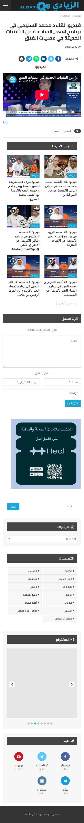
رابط (5, 122)
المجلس (32, 571)
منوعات (72, 175)
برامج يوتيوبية (30, 594)
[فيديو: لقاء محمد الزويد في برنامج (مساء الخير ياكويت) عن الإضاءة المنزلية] (60, 216)
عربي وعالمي (65, 578)
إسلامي (68, 610)
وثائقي (33, 586)
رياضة (69, 594)
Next (72, 684)
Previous (12, 684)
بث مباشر (32, 578)
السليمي (67, 131)
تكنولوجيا (67, 586)
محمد (56, 131)
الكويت (68, 571)
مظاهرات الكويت (63, 618)
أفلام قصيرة (30, 602)
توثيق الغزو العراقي (27, 610)
